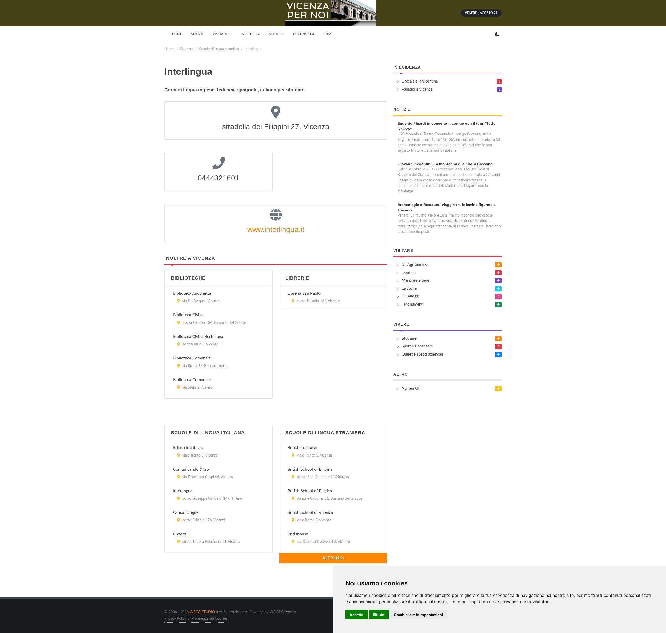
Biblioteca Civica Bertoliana (198, 336)
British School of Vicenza (310, 512)
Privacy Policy (175, 619)
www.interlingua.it (275, 229)
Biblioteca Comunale (192, 358)
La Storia (409, 288)
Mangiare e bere (415, 280)
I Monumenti (413, 304)
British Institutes (188, 448)
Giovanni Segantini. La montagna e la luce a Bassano (445, 164)
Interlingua (183, 491)
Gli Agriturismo (414, 265)
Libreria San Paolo (304, 293)
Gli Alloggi (411, 296)
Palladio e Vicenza (417, 89)
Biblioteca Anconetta (192, 293)
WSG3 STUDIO (202, 612)
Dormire (409, 273)
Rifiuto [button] (379, 614)
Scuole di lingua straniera (219, 49)
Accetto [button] (356, 614)
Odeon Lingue (185, 512)
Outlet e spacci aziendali (422, 354)
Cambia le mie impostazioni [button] (418, 614)
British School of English (309, 469)
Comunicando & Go (191, 469)
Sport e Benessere (417, 346)
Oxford (179, 534)
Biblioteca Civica (188, 315)
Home (169, 49)
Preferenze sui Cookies (209, 619)
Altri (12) (333, 558)
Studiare (186, 49)
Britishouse (297, 534)
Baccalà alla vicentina (420, 81)
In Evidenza (407, 67)
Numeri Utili (412, 388)
